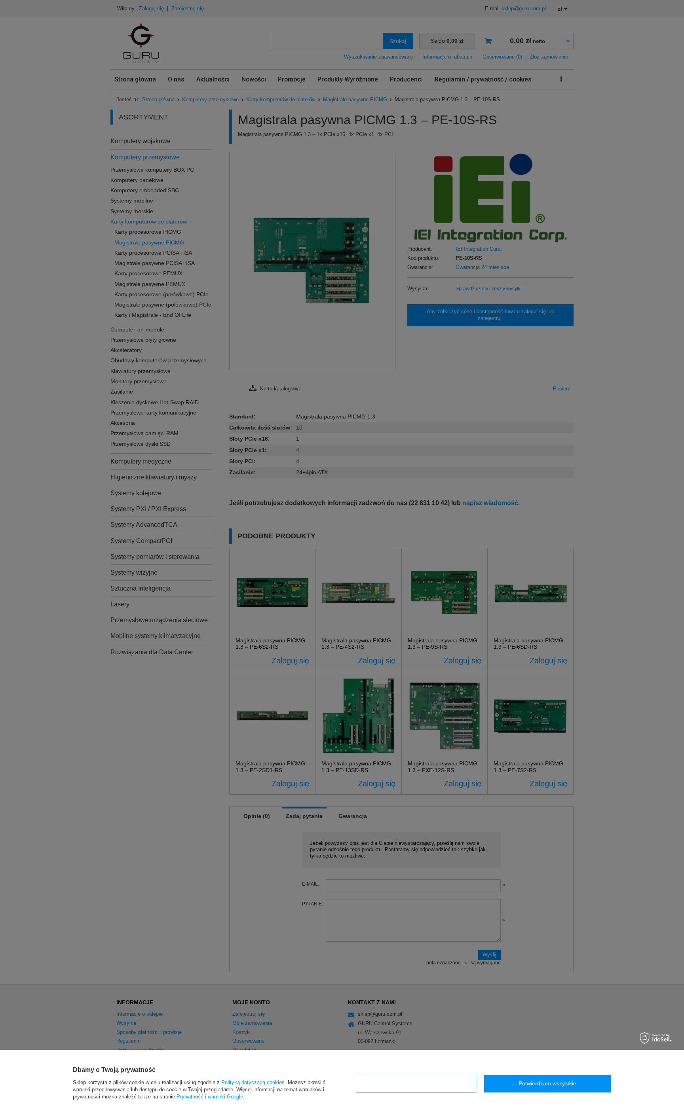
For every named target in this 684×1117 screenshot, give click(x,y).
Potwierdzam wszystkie (547, 1083)
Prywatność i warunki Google (210, 1097)
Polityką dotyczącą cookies (253, 1082)
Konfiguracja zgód (416, 1083)
